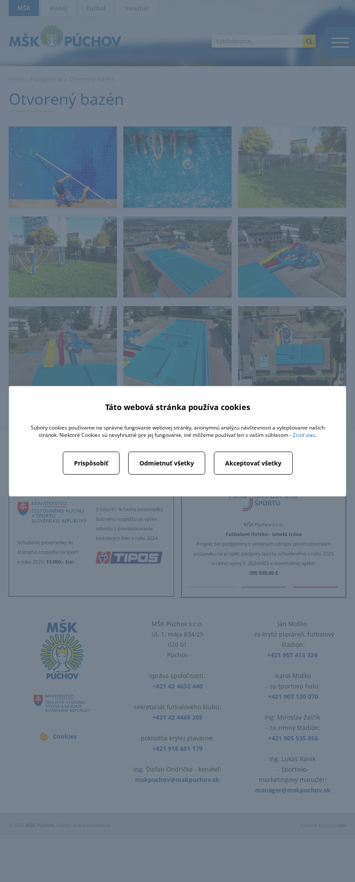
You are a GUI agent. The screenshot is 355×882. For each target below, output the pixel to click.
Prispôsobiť (91, 463)
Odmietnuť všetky (166, 463)
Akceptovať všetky (253, 463)
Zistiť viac (304, 435)
